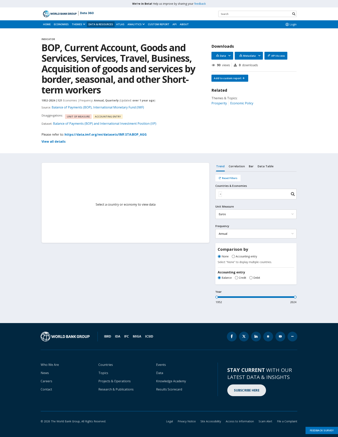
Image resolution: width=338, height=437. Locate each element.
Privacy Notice (187, 421)
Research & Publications (116, 389)
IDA (117, 336)
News (45, 373)
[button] (229, 78)
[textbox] (220, 194)
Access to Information (240, 421)
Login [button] (293, 24)
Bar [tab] (251, 166)
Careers (46, 381)
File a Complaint (287, 421)
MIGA (137, 336)
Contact (46, 389)
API (175, 24)
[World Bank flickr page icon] (292, 336)
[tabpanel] (256, 237)
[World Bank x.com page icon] (244, 336)
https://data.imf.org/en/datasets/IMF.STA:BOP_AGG (106, 134)
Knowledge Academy (171, 381)
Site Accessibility (210, 421)
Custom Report (158, 24)
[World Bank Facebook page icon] (232, 336)
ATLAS (120, 24)
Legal (169, 421)
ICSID (149, 336)
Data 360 (87, 13)
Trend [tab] (220, 166)
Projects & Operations (114, 381)
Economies (61, 24)
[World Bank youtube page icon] (280, 336)
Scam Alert (265, 421)
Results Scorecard (169, 389)
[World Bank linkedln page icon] (256, 336)
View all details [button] (53, 141)
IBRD (107, 336)
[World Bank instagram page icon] (268, 336)
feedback (200, 3)
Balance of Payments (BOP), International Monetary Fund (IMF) (98, 107)
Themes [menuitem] (77, 24)
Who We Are (50, 365)
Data (159, 373)
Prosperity (219, 103)
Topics (103, 373)
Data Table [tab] (266, 166)
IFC (126, 336)
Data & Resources (100, 24)
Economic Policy (241, 103)
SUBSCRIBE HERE (246, 390)
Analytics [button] (135, 24)
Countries (105, 365)
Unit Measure (224, 206)
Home (47, 24)
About (184, 24)
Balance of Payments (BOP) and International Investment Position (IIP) (104, 123)
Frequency (222, 226)
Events (161, 365)
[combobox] (256, 194)
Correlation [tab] (237, 166)
